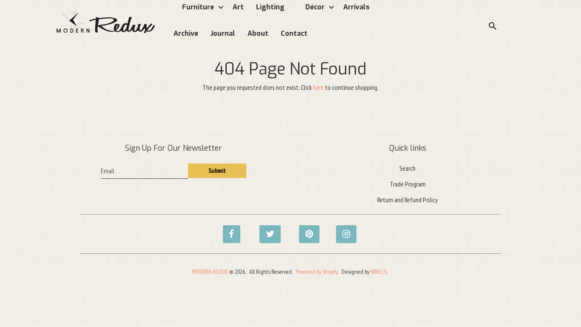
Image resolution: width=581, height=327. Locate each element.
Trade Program (408, 184)
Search (407, 168)
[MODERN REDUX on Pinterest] (305, 229)
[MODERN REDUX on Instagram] (342, 229)
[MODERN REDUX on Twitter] (265, 229)
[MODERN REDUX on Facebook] (229, 229)
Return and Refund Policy (407, 199)
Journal (223, 33)
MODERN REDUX (210, 271)
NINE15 (378, 271)
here (318, 87)
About (258, 33)
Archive (186, 33)
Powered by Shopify (316, 271)
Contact (294, 33)
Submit (217, 170)
